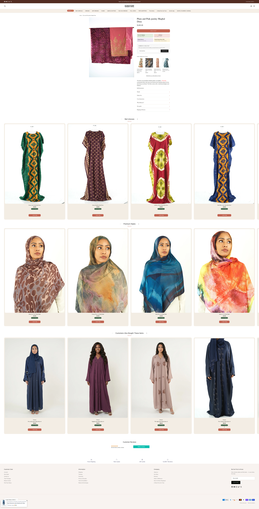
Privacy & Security (83, 478)
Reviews (156, 476)
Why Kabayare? (140, 102)
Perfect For (139, 95)
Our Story (156, 474)
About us (156, 472)
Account (6, 472)
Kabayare (8, 503)
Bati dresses (129, 119)
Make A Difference (158, 478)
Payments (81, 476)
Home (81, 15)
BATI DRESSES (95, 11)
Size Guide (6, 474)
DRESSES (87, 11)
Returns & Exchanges (83, 483)
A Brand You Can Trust (162, 11)
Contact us (6, 476)
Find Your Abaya (7, 483)
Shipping (81, 472)
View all (129, 121)
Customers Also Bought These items (129, 333)
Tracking (80, 474)
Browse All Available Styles (153, 75)
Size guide (139, 106)
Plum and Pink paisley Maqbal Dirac (89, 15)
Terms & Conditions (83, 480)
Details (138, 91)
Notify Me (164, 50)
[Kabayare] (129, 6)
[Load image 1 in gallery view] (111, 47)
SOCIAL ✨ (70, 10)
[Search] (5, 6)
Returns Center (7, 480)
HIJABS (103, 11)
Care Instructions (140, 99)
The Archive (151, 11)
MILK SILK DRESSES (123, 11)
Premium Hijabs (129, 224)
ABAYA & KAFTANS (111, 11)
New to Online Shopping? (160, 480)
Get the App (171, 11)
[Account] (251, 6)
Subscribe (236, 482)
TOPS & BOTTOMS (143, 11)
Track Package (7, 478)
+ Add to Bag (34, 215)
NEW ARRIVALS (79, 11)
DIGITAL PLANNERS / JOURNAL (184, 11)
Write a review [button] (141, 446)
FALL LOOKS (133, 11)
